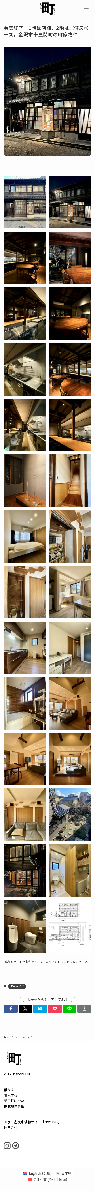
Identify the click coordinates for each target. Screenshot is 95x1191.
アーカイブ (17, 986)
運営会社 (10, 1127)
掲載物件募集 (14, 1106)
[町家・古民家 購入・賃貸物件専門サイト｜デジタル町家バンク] (47, 9)
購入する (10, 1095)
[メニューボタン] (86, 9)
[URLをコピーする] (84, 1008)
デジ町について (16, 1100)
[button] (11, 1008)
